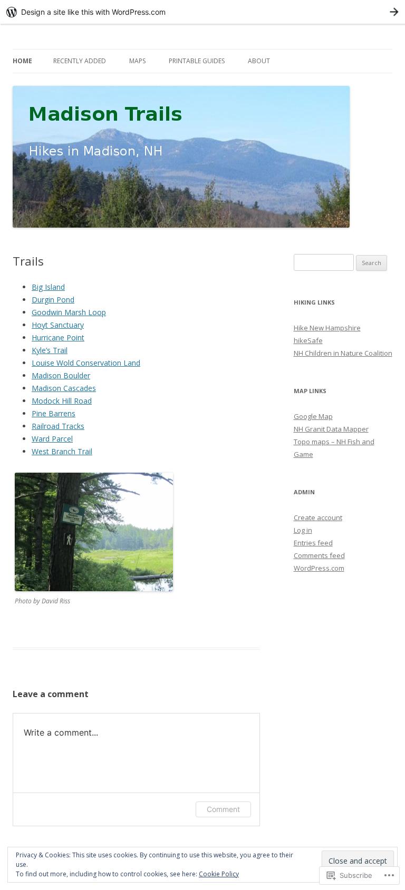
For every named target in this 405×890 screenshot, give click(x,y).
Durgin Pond (53, 300)
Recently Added (79, 60)
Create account (318, 517)
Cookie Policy (219, 873)
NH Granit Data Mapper (331, 429)
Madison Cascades (64, 388)
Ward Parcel (52, 439)
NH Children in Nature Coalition (343, 353)
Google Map (313, 416)
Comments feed (319, 555)
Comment (223, 809)
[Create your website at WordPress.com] (202, 12)
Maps (137, 60)
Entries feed (313, 542)
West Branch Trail (62, 451)
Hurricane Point (58, 337)
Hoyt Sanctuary (58, 325)
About (259, 60)
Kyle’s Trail (50, 350)
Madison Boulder (61, 375)
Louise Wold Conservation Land (86, 363)
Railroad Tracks (58, 426)
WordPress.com (319, 568)
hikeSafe (308, 340)
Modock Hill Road (62, 401)
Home (22, 60)
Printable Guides (197, 60)
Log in (303, 530)
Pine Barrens (53, 413)
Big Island (48, 287)
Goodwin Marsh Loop (69, 312)
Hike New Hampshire (327, 327)
